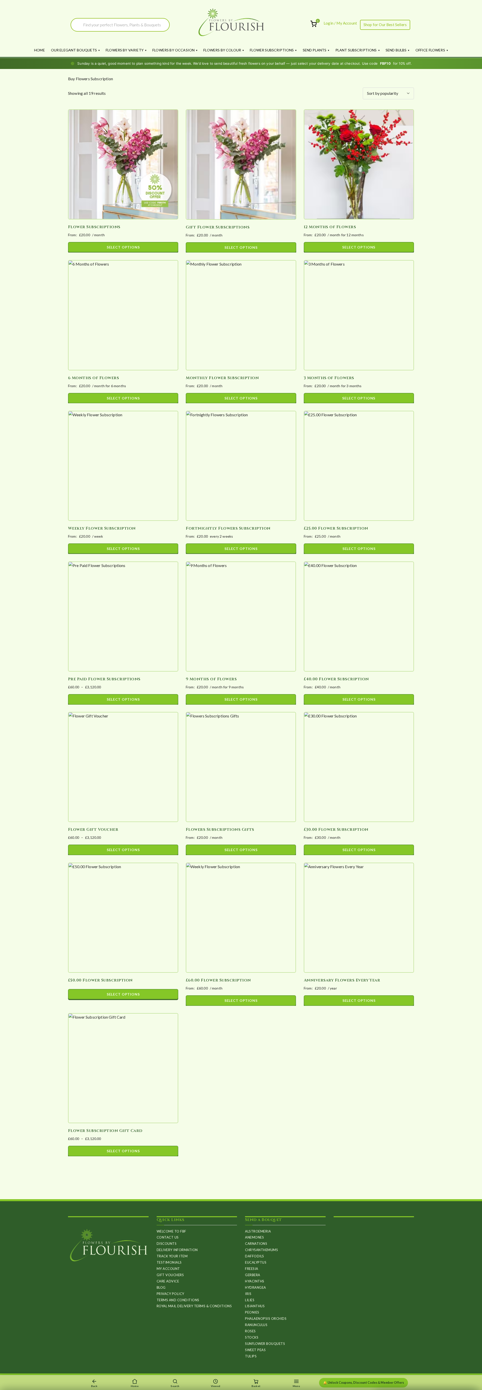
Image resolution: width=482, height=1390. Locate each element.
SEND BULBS (396, 50)
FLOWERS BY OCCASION (173, 50)
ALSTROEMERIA (258, 1231)
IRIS (248, 1294)
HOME (39, 50)
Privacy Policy (170, 1294)
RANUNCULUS (256, 1325)
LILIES (249, 1300)
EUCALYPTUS (255, 1262)
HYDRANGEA (255, 1287)
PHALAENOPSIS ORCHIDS (265, 1319)
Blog (161, 1287)
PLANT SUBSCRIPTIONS (356, 50)
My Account (168, 1269)
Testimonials (169, 1262)
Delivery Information (177, 1250)
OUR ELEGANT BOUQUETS (74, 50)
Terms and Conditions (178, 1300)
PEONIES (252, 1312)
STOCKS (251, 1337)
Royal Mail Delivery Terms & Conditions (194, 1306)
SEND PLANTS (315, 50)
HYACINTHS (254, 1281)
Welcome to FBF (171, 1231)
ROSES (250, 1331)
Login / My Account (340, 23)
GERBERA (252, 1275)
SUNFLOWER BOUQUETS (265, 1344)
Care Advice (168, 1281)
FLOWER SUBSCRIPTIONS (272, 50)
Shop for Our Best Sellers (385, 24)
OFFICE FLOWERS (430, 50)
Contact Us (168, 1237)
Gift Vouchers (170, 1275)
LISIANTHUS (255, 1306)
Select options (123, 247)
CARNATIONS (256, 1244)
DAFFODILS (254, 1256)
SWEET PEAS (255, 1350)
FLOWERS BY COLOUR (222, 50)
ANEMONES (254, 1237)
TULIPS (251, 1356)
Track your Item (172, 1256)
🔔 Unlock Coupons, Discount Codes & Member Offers (363, 1382)
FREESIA (251, 1269)
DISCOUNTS (167, 1244)
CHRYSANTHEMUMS (261, 1250)
